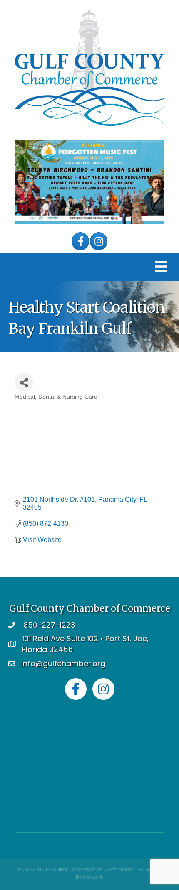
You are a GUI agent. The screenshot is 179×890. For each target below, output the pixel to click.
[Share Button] (24, 382)
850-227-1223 (49, 625)
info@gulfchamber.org (63, 663)
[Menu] (161, 267)
